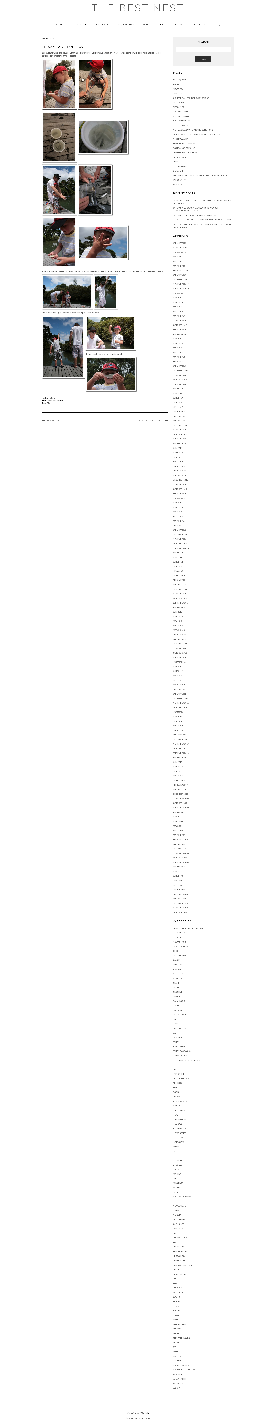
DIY (174, 1019)
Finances (177, 1083)
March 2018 (179, 357)
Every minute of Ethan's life (187, 1060)
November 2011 (181, 703)
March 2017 (179, 411)
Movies (176, 1187)
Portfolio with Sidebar (185, 152)
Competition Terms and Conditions (191, 98)
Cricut (176, 987)
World (176, 1388)
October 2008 (180, 857)
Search (203, 59)
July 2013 (177, 612)
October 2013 (180, 598)
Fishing (176, 1087)
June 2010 (178, 766)
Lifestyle (78, 24)
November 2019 (181, 284)
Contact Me (179, 102)
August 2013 (179, 607)
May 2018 (177, 348)
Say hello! (178, 1292)
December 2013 (180, 589)
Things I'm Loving (182, 1338)
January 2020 (179, 275)
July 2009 (177, 817)
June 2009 (178, 821)
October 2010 (180, 748)
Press (179, 24)
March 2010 (179, 780)
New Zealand (179, 1206)
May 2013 (177, 621)
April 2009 (178, 830)
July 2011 (177, 716)
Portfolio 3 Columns (184, 148)
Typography (179, 180)
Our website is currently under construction (196, 134)
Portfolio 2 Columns (184, 143)
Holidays (177, 1124)
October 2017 (180, 379)
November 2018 (181, 320)
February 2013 (180, 634)
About (162, 24)
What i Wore (179, 1379)
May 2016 (177, 457)
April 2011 (178, 725)
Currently (178, 996)
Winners (177, 184)
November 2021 (181, 247)
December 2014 (180, 534)
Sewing (176, 1297)
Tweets (176, 1351)
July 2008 (177, 871)
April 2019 (178, 311)
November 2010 (181, 744)
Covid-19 (177, 978)
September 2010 (181, 753)
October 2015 (180, 489)
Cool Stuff (179, 974)
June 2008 (178, 876)
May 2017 (177, 402)
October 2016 (180, 434)
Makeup (177, 1174)
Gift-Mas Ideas (180, 1101)
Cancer (177, 960)
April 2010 (178, 776)
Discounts (102, 24)
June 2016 (178, 452)
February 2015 (180, 525)
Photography (180, 1237)
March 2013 (179, 630)
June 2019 (178, 302)
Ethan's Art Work (182, 1051)
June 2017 (178, 398)
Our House (178, 1224)
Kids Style (178, 1151)
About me (178, 89)
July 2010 (177, 762)
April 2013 (178, 625)
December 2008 (180, 848)
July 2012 (177, 666)
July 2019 (177, 297)
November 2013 (181, 594)
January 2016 (179, 475)
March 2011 (179, 730)
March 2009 (179, 835)
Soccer (176, 1310)
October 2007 (180, 912)
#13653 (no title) (181, 79)
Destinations (179, 1014)
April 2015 (178, 516)
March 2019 (179, 316)
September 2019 (181, 288)
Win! (146, 24)
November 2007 (181, 908)
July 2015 (177, 502)
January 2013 (179, 639)
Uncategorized (58, 400)
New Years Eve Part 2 (151, 420)
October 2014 (180, 543)
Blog (175, 951)
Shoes (176, 1306)
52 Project (178, 937)
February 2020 (180, 270)
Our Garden (179, 1219)
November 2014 (181, 539)
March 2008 (179, 889)
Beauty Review (180, 946)
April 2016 (178, 461)
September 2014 (181, 548)
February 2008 (180, 894)
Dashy (176, 1005)
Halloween (179, 1110)
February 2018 (180, 361)
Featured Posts (181, 1078)
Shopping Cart (180, 166)
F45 (174, 1065)
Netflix (177, 1201)
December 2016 (180, 425)
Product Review (181, 1251)
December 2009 (180, 794)
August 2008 (179, 867)
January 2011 (179, 735)
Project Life (179, 1260)
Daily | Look (179, 1001)
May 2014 (177, 566)
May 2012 (177, 675)
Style (175, 1319)
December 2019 (180, 279)
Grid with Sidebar (182, 121)
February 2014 (180, 580)
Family (176, 1069)
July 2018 (177, 338)
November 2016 (181, 429)
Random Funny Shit (183, 1265)
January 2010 (179, 789)
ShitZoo (177, 1301)
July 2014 (177, 557)
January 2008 (179, 898)
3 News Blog (179, 932)
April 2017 (178, 407)
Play (175, 1242)
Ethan (49, 403)
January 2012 (179, 694)
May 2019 (177, 307)
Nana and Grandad (182, 1197)
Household (179, 1137)
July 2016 (177, 448)
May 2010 (177, 771)
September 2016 (181, 439)
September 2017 (181, 384)
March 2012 (179, 685)
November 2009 (181, 798)
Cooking (177, 969)
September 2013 (181, 603)
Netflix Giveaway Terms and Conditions (193, 130)
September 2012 (181, 657)
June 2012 (178, 671)
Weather (177, 1374)
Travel (176, 1342)
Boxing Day (53, 420)
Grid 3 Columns (181, 116)
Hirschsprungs (180, 1119)
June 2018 (178, 343)
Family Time (178, 1074)
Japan (176, 1146)
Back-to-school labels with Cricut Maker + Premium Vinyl (202, 220)
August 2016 (179, 443)
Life (175, 1156)
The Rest (177, 1333)
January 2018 (179, 366)
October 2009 (180, 803)
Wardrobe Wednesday (184, 1369)
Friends (177, 1096)
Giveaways (178, 1106)
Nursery (177, 1215)
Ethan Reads (179, 1046)
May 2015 (177, 511)
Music (176, 1192)
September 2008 (181, 862)
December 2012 (180, 644)
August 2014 (179, 553)
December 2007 (180, 903)
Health (176, 1115)
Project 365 (179, 1256)
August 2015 (179, 498)
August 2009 (179, 812)
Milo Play (178, 1183)
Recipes (176, 1269)
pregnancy (178, 1247)
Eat (174, 1033)
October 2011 (180, 707)
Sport (176, 1315)
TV (174, 1347)
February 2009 (180, 839)
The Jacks (178, 1329)
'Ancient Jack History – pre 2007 (188, 928)
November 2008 (181, 853)
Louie (176, 1169)
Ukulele (177, 1360)
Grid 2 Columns (181, 111)
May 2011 (177, 721)
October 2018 (180, 325)
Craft (176, 983)
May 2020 (177, 257)
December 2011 (180, 698)
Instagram (178, 1142)
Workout (178, 1383)
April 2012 (178, 680)
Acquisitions (126, 24)
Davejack (178, 1010)
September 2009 (181, 807)
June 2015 (178, 507)
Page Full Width (181, 139)
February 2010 (180, 785)
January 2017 (179, 420)
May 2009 (177, 826)
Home (59, 24)
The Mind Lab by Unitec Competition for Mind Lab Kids (200, 175)
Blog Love (178, 93)
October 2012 (180, 653)
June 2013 (178, 616)
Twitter (177, 1356)
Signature (178, 171)
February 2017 (180, 416)
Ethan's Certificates (183, 1055)
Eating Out (178, 1037)
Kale (147, 1413)
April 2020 (178, 261)
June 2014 (178, 562)
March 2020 (179, 266)
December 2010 (180, 739)
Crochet (177, 992)
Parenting (178, 1228)
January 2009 (179, 844)
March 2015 (179, 521)
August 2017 (179, 389)
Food (176, 1092)
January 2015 (179, 530)
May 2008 (177, 880)
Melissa (52, 398)
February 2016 (180, 470)
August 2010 (179, 757)
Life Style (177, 1160)
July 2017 (177, 393)
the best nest (138, 8)
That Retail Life (180, 1324)
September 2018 (181, 329)
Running (177, 1288)
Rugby (176, 1278)
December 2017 (180, 370)
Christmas (178, 964)
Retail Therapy (180, 1274)
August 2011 (179, 712)
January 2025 (179, 243)
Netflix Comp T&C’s (182, 125)
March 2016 (179, 466)
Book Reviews (180, 955)
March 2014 (179, 575)
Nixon (176, 1210)
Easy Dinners (179, 1028)
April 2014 (178, 571)
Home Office (179, 1133)
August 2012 (179, 662)
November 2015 (181, 484)
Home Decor (179, 1128)
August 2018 (179, 334)
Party (176, 1233)
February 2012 (180, 689)
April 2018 (178, 352)
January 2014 (179, 584)
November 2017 (181, 375)
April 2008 (178, 885)
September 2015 (181, 493)
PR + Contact (200, 24)
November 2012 (181, 648)
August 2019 (179, 293)
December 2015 (180, 480)
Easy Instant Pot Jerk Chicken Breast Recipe (195, 215)
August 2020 (179, 252)
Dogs (175, 1024)
